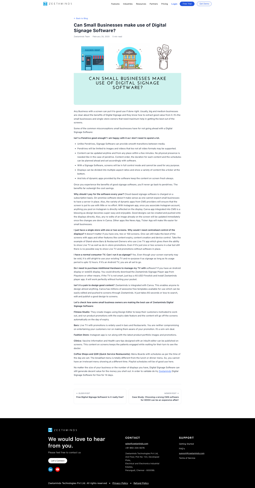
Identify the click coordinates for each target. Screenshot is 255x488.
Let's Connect (57, 461)
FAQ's (182, 448)
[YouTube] (57, 469)
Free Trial (187, 4)
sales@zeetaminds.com (136, 443)
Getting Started (186, 444)
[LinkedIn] (50, 469)
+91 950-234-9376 (135, 448)
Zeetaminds (165, 371)
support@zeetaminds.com (191, 453)
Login (174, 4)
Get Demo (204, 4)
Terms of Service (187, 458)
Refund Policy (141, 483)
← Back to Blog (81, 18)
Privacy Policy (120, 483)
